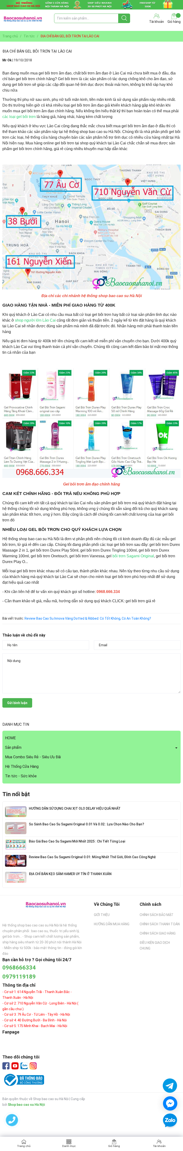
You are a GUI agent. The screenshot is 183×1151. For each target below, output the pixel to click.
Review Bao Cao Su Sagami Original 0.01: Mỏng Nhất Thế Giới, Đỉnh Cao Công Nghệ (92, 857)
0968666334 (19, 967)
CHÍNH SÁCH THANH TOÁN (160, 924)
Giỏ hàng (174, 22)
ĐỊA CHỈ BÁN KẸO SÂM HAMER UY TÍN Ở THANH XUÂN (70, 874)
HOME (10, 738)
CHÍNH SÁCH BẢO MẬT (156, 915)
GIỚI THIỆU (102, 915)
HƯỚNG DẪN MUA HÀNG (111, 924)
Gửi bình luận (17, 703)
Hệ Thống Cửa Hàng (22, 766)
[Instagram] (33, 1065)
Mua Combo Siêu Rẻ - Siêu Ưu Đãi (33, 757)
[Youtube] (15, 1065)
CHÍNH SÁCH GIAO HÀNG (158, 933)
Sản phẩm (13, 747)
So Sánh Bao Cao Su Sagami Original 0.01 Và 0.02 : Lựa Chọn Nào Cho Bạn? (86, 824)
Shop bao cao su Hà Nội (26, 1105)
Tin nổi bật (16, 794)
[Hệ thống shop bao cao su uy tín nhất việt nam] (91, 5)
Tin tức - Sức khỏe (21, 776)
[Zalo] (24, 1066)
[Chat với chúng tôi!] (170, 1103)
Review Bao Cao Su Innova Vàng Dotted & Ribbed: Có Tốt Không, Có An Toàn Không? (88, 618)
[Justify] (124, 18)
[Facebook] (6, 1065)
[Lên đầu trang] (169, 1134)
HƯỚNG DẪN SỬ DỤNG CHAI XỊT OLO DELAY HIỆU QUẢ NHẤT (75, 808)
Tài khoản (159, 1146)
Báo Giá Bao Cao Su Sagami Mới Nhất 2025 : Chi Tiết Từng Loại (77, 841)
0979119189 (19, 976)
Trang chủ (23, 1146)
